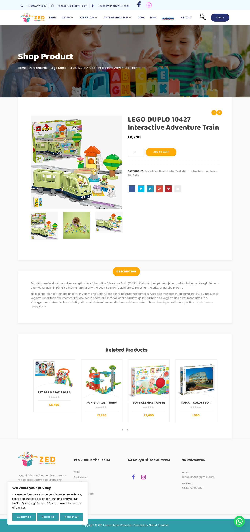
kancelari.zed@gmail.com (198, 477)
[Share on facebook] (132, 188)
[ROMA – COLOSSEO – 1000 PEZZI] (196, 380)
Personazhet (38, 68)
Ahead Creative (159, 525)
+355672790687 (192, 488)
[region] (47, 503)
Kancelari (87, 17)
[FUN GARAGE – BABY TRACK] (101, 380)
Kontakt (185, 17)
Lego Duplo (58, 68)
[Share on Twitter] (141, 188)
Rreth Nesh (81, 477)
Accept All (71, 517)
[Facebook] (139, 5)
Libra (141, 17)
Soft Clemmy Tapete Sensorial (149, 404)
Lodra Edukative (177, 171)
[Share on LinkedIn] (150, 188)
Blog (153, 17)
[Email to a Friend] (177, 188)
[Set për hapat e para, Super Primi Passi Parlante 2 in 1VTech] (54, 375)
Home (22, 68)
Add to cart (161, 152)
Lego (148, 171)
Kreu (52, 17)
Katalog (168, 18)
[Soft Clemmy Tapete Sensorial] (148, 380)
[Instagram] (149, 5)
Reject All (48, 517)
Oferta (220, 17)
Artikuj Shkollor (116, 17)
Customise (24, 517)
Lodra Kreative (199, 171)
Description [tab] (126, 271)
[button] (202, 17)
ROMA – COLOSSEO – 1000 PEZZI (196, 404)
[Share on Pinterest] (168, 188)
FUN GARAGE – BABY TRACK (101, 404)
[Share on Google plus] (159, 188)
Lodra (65, 17)
